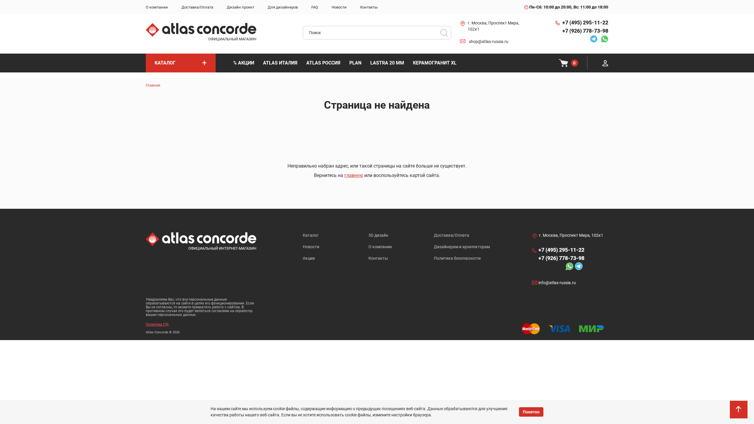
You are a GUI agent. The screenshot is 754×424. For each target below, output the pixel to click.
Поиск (444, 33)
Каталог (311, 235)
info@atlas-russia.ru (557, 282)
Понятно (531, 412)
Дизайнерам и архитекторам (462, 246)
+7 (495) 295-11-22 (585, 22)
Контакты (378, 258)
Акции (309, 258)
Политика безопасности (457, 258)
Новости (311, 246)
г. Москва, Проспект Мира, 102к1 (493, 26)
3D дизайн (378, 235)
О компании (380, 246)
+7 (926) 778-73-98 (585, 31)
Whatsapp (603, 39)
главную (353, 175)
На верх (739, 412)
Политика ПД (157, 324)
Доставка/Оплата (451, 235)
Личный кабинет (605, 63)
